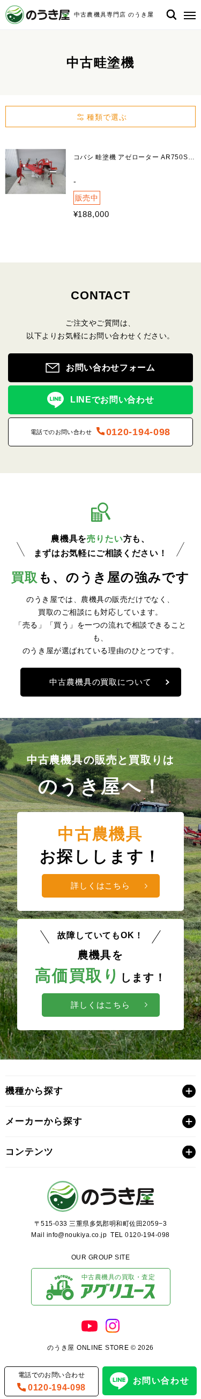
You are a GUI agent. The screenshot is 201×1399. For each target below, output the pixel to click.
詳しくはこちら (100, 885)
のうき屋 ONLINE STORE (88, 1347)
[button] (187, 14)
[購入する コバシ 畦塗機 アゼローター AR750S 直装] (35, 171)
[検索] (171, 14)
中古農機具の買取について (100, 681)
